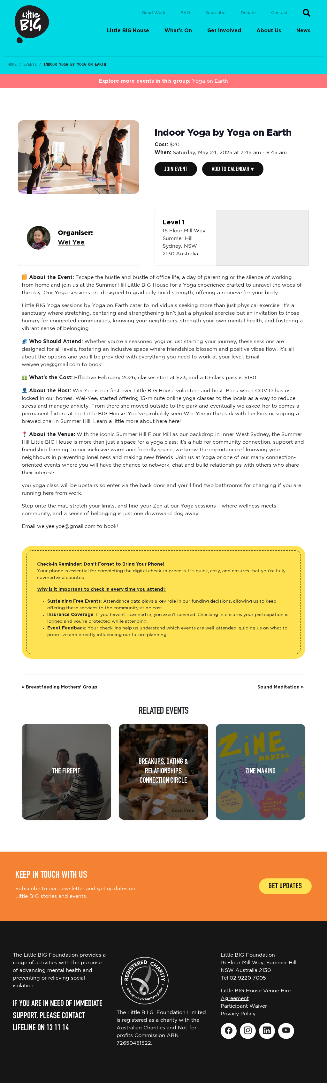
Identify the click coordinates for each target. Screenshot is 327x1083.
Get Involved (224, 30)
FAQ (185, 13)
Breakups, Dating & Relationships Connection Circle (163, 771)
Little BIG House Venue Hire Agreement (256, 995)
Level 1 (174, 222)
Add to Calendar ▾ (233, 170)
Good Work (153, 13)
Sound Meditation (280, 687)
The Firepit (66, 772)
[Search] (306, 12)
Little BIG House (128, 30)
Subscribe (215, 13)
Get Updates (285, 887)
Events (30, 64)
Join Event (175, 170)
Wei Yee (71, 242)
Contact (279, 13)
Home (12, 64)
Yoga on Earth (210, 81)
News (303, 30)
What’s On (178, 30)
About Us (268, 30)
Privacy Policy (238, 1014)
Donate (248, 13)
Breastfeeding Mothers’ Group (59, 687)
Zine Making (260, 772)
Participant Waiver (244, 1006)
